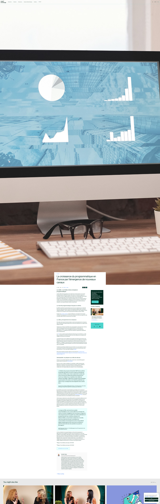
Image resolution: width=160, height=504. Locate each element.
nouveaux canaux (64, 313)
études (75, 349)
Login (155, 1)
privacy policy (146, 496)
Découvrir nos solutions (63, 448)
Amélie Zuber (66, 287)
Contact (40, 1)
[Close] (158, 494)
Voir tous (153, 482)
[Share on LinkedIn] (83, 287)
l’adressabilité (70, 361)
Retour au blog (61, 473)
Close (151, 498)
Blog (58, 273)
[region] (151, 498)
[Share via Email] (86, 287)
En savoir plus (94, 319)
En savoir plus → (95, 301)
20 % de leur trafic (78, 394)
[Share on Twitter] (84, 287)
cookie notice (151, 496)
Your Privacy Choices (151, 500)
